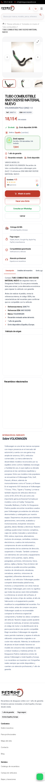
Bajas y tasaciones (8, 779)
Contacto (4, 747)
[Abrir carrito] (35, 8)
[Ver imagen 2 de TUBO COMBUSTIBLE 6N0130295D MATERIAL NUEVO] (24, 84)
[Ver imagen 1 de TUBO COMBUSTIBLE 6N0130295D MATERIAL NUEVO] (9, 84)
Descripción (10, 270)
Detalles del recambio (25, 270)
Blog (2, 754)
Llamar (22, 216)
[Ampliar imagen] (37, 41)
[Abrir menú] (41, 8)
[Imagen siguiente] (37, 57)
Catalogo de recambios (10, 766)
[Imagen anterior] (7, 57)
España (22, 132)
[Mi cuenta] (29, 8)
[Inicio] (3, 23)
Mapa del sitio (6, 741)
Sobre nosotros (7, 728)
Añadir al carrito (24, 194)
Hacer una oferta (22, 201)
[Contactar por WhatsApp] (40, 776)
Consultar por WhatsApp (22, 209)
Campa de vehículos (9, 773)
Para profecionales (8, 734)
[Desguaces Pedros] (8, 8)
